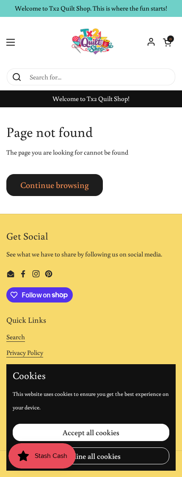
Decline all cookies (91, 456)
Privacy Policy (24, 352)
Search (15, 337)
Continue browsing (54, 184)
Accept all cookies (91, 432)
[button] (167, 42)
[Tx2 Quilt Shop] (91, 42)
